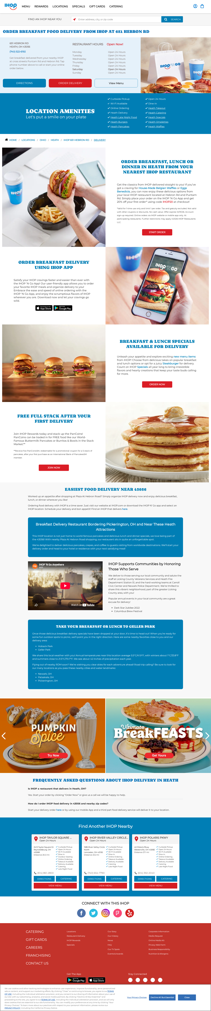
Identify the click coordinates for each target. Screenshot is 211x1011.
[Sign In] (195, 6)
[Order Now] (202, 6)
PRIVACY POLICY (12, 1008)
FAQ (110, 945)
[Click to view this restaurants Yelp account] (129, 913)
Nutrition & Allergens (158, 954)
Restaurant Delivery (76, 936)
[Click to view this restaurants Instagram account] (105, 913)
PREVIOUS (3, 735)
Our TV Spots (114, 949)
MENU (26, 6)
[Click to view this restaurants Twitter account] (93, 913)
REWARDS (41, 6)
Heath (55, 140)
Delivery (100, 140)
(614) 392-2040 (146, 873)
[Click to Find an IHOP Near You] (74, 19)
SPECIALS (78, 6)
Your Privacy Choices (137, 997)
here (124, 509)
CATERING (116, 6)
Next (207, 735)
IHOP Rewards (73, 940)
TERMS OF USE (48, 1000)
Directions (24, 83)
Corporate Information (159, 931)
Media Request (156, 936)
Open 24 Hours (47, 840)
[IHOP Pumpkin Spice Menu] (52, 735)
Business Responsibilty (159, 949)
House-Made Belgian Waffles (157, 188)
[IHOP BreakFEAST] (158, 735)
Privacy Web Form (157, 945)
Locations (29, 140)
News (110, 940)
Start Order (157, 232)
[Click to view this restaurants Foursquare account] (117, 913)
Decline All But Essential (162, 997)
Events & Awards (115, 954)
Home (13, 140)
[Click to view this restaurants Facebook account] (81, 913)
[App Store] (96, 980)
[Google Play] (76, 980)
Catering (66, 878)
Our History (113, 936)
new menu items (185, 356)
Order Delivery (70, 83)
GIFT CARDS (97, 6)
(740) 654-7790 (96, 873)
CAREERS (34, 947)
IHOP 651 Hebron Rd (77, 140)
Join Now (54, 467)
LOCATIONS (60, 6)
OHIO (43, 140)
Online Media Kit (156, 940)
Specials (142, 367)
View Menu (116, 83)
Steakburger (171, 363)
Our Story (112, 931)
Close (187, 997)
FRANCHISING (38, 955)
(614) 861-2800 (45, 873)
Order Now (157, 384)
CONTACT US (37, 963)
